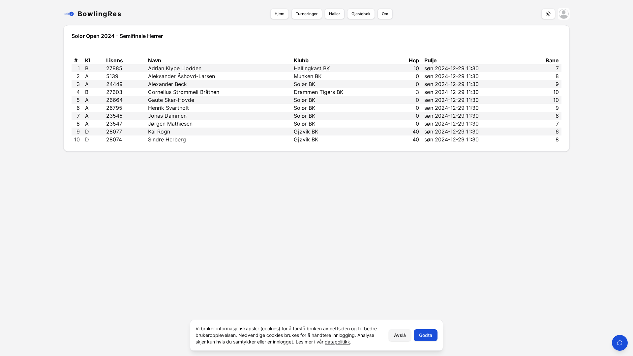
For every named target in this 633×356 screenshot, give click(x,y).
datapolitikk (337, 341)
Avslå (400, 335)
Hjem (280, 13)
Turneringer (307, 13)
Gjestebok (361, 13)
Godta (425, 335)
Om (385, 13)
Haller (334, 13)
